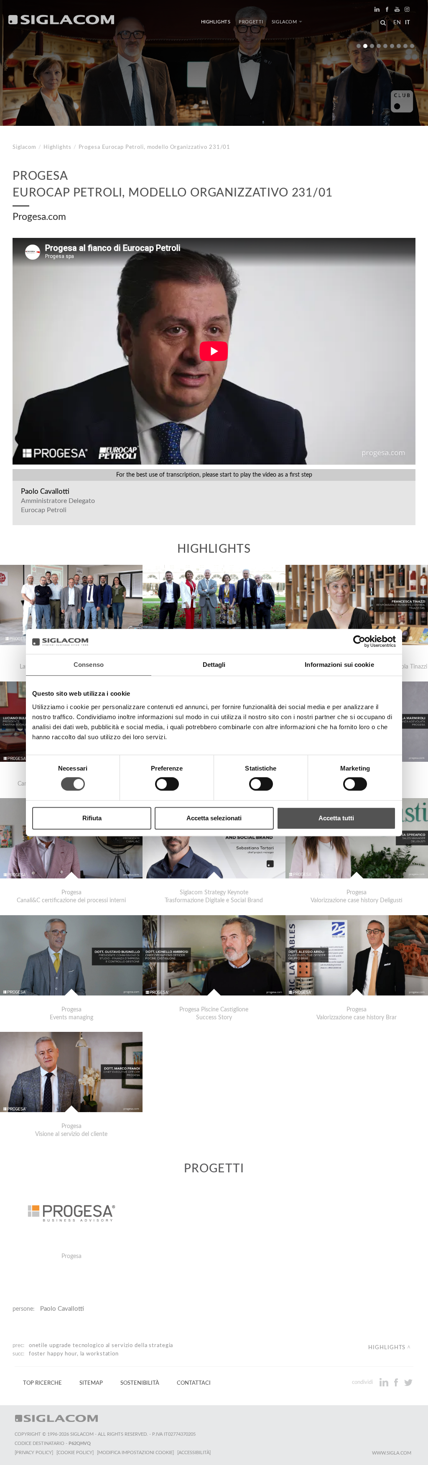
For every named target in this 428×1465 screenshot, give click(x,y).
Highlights (216, 22)
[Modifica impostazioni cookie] (135, 1452)
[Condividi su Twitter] (408, 1382)
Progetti (251, 22)
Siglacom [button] (284, 22)
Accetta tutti (336, 818)
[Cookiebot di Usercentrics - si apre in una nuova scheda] (359, 641)
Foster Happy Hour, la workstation (74, 1353)
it (407, 23)
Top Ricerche (42, 1383)
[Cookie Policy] (75, 1452)
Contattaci (194, 1383)
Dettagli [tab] (214, 664)
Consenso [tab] (89, 664)
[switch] (167, 784)
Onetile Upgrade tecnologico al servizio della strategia (101, 1345)
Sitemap (91, 1383)
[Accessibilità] (194, 1452)
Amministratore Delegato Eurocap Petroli (58, 505)
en (397, 23)
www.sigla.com (391, 1453)
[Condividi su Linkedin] (385, 1382)
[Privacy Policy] (34, 1452)
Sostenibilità (139, 1383)
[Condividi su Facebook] (397, 1382)
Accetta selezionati (214, 818)
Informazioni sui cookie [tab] (339, 664)
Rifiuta (92, 818)
